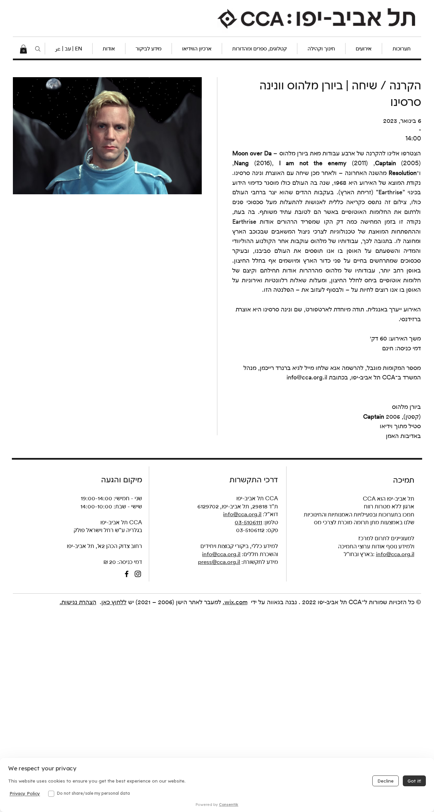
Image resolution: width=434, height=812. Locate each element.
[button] (68, 48)
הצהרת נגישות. (78, 602)
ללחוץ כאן (113, 602)
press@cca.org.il (219, 561)
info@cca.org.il (307, 377)
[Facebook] (126, 574)
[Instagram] (138, 574)
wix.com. (235, 602)
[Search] (38, 49)
